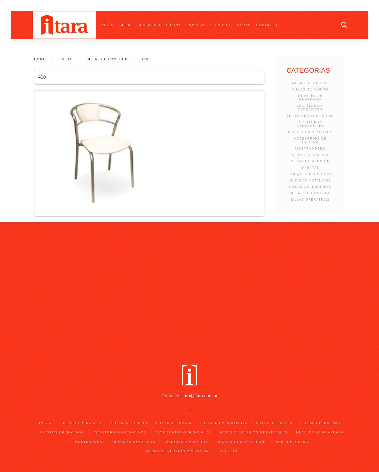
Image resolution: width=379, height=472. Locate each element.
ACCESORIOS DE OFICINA (310, 140)
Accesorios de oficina (242, 441)
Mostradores (90, 441)
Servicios (221, 25)
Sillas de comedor (107, 59)
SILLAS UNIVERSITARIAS (310, 115)
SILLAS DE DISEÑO (310, 89)
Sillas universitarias (223, 423)
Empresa (195, 25)
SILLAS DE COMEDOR (310, 193)
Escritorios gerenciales (183, 432)
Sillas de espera (274, 423)
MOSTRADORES (310, 148)
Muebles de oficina (159, 25)
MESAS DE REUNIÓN (310, 161)
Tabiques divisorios (186, 441)
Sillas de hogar (174, 423)
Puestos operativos (61, 432)
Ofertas (228, 451)
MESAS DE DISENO (310, 83)
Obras (244, 25)
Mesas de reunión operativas (178, 451)
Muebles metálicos (134, 441)
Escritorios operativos (119, 432)
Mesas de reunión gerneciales (253, 432)
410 (42, 77)
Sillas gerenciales (81, 423)
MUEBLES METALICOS (310, 180)
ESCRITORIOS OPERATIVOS (310, 107)
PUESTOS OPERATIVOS (310, 132)
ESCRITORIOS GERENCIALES (310, 123)
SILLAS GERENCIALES (310, 186)
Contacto (267, 25)
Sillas (126, 25)
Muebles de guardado (320, 432)
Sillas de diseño (129, 423)
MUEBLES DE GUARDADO (310, 97)
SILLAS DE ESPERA (310, 155)
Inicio (107, 25)
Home (40, 59)
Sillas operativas (320, 423)
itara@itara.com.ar (199, 395)
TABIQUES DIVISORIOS (310, 174)
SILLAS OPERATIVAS (310, 199)
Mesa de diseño (292, 441)
